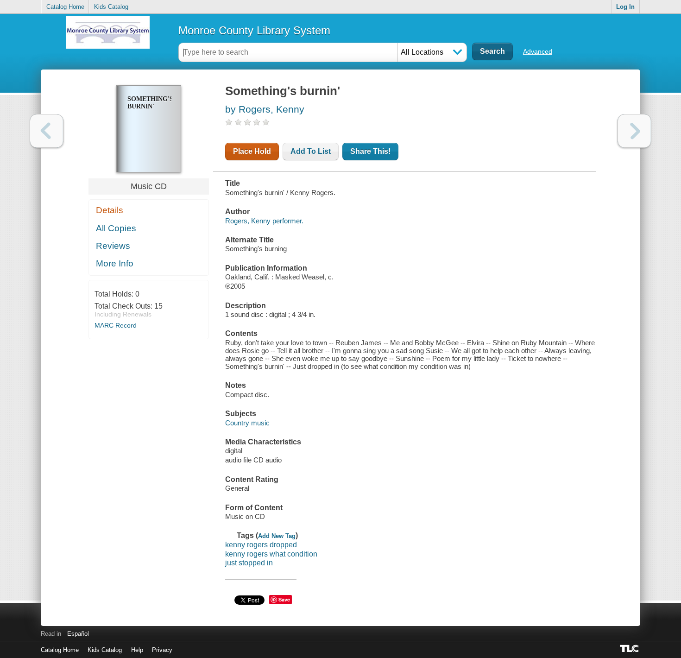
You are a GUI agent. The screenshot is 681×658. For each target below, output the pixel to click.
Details (109, 210)
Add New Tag (277, 535)
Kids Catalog (111, 6)
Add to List (310, 151)
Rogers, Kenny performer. (264, 221)
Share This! (370, 151)
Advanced (537, 51)
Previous (46, 131)
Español (78, 633)
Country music (247, 423)
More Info (114, 263)
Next (634, 131)
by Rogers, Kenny (264, 109)
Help (137, 649)
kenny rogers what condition (271, 554)
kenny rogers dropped (261, 545)
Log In (625, 6)
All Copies (116, 228)
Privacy (162, 649)
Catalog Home (65, 6)
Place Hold (252, 151)
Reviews (113, 246)
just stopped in (249, 563)
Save (284, 599)
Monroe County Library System (254, 30)
